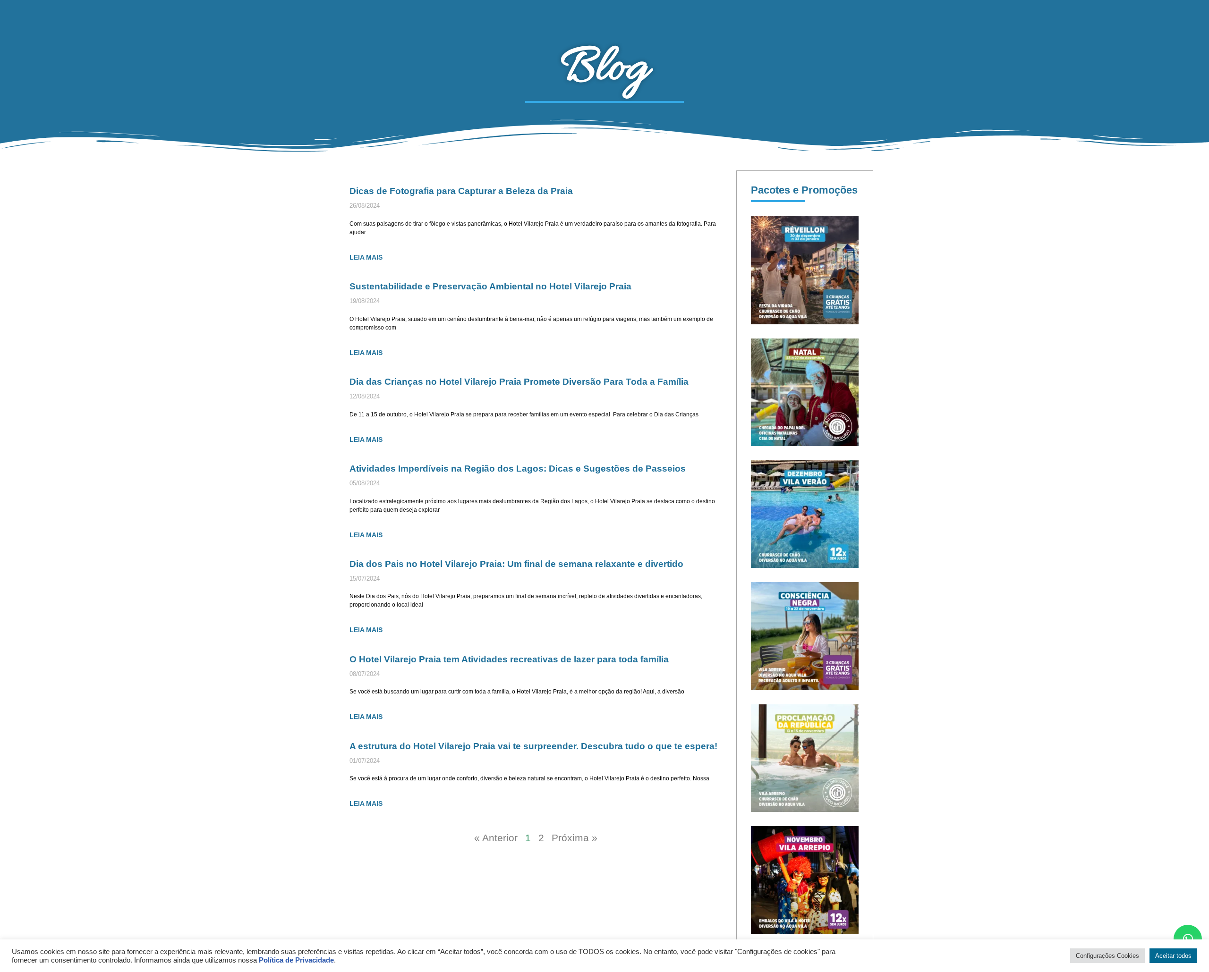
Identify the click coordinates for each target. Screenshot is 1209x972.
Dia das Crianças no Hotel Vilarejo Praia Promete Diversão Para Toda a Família (519, 381)
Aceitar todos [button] (1173, 955)
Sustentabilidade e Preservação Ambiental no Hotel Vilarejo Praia (490, 286)
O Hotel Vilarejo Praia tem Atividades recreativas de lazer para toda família (509, 659)
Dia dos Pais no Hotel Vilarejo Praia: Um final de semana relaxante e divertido (516, 563)
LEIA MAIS (366, 257)
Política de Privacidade (296, 960)
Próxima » (574, 837)
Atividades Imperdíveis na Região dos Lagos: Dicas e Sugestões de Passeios (517, 468)
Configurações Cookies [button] (1107, 955)
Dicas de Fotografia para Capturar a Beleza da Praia (461, 191)
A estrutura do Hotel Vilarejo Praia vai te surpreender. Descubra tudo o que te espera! (534, 746)
